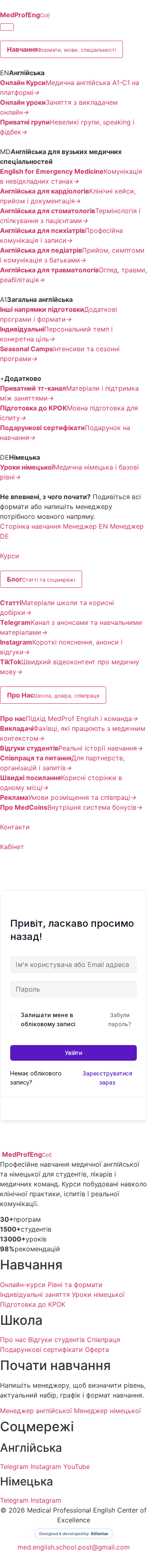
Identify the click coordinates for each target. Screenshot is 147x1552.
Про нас (13, 1340)
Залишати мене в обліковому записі (48, 1019)
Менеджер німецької (107, 1411)
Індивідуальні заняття (35, 1294)
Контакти (15, 827)
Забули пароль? (119, 1019)
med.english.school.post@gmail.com (74, 1547)
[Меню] (7, 27)
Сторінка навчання (30, 526)
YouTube (76, 1466)
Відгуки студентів (56, 1340)
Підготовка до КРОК (32, 1304)
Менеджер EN (85, 526)
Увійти (73, 1052)
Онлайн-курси (23, 1284)
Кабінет (12, 847)
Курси (9, 556)
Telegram (14, 1466)
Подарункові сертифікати (41, 1349)
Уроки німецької (98, 1294)
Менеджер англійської (36, 1411)
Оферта (97, 1349)
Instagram (46, 1466)
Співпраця (103, 1340)
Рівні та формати (75, 1284)
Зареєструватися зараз (107, 1078)
